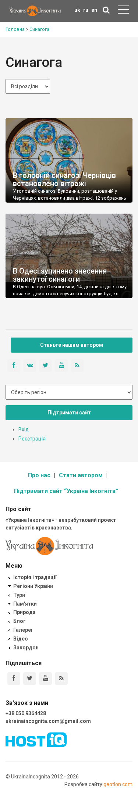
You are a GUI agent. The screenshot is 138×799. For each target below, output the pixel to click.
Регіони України (33, 586)
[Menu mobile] (123, 11)
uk (77, 10)
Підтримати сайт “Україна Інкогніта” (66, 491)
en (94, 10)
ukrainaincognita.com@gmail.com (48, 721)
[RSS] (61, 678)
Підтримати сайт (69, 412)
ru (85, 10)
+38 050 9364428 (26, 713)
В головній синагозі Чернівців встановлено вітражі (64, 179)
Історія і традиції (34, 577)
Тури (19, 595)
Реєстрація (32, 439)
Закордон (26, 647)
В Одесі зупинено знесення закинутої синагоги (60, 275)
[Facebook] (13, 678)
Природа (24, 612)
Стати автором (81, 475)
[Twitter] (29, 678)
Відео (20, 639)
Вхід (23, 429)
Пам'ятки (25, 604)
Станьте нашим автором (71, 345)
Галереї (22, 630)
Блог (19, 621)
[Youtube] (45, 678)
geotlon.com (117, 784)
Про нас (39, 475)
